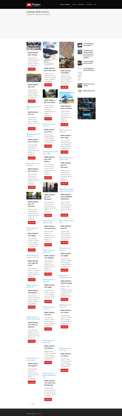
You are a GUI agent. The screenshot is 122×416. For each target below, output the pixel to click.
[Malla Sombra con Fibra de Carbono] (33, 318)
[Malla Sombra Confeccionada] (66, 276)
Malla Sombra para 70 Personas (33, 204)
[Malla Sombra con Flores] (66, 306)
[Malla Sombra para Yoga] (66, 131)
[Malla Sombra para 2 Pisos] (33, 164)
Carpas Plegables (31, 413)
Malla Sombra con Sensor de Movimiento (49, 383)
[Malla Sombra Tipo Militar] (66, 55)
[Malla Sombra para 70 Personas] (33, 195)
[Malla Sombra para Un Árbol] (50, 93)
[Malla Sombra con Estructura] (50, 221)
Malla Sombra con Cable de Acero (33, 263)
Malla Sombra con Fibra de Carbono (33, 325)
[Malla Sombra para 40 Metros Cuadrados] (66, 190)
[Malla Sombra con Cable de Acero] (33, 256)
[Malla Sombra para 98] (66, 221)
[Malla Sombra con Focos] (66, 349)
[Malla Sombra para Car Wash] (66, 97)
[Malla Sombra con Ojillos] (66, 249)
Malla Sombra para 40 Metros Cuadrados (66, 197)
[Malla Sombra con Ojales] (33, 229)
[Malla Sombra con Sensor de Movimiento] (50, 375)
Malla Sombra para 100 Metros (49, 159)
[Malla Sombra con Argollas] (50, 251)
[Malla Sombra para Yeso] (50, 125)
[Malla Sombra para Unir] (33, 78)
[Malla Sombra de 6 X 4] (33, 107)
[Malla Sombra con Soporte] (33, 359)
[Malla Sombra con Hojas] (50, 280)
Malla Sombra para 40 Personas (49, 197)
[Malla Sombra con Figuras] (50, 341)
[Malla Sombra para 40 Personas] (50, 187)
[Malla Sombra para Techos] (33, 46)
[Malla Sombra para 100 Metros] (50, 152)
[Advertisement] (61, 27)
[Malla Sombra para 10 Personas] (66, 158)
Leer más (31, 69)
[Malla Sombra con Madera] (33, 286)
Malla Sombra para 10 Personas (66, 165)
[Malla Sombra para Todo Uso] (50, 53)
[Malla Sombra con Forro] (50, 308)
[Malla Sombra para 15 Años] (33, 135)
